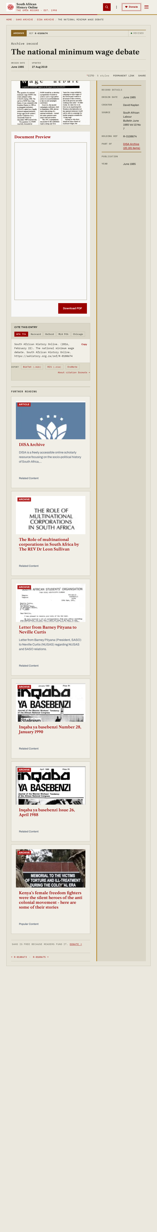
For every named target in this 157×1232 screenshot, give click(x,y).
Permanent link (123, 75)
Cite (98, 75)
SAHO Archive (24, 19)
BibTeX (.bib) (32, 367)
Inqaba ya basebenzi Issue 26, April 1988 (47, 812)
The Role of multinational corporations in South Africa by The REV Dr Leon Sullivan (49, 544)
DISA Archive (45, 19)
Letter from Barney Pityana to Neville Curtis (48, 629)
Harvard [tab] (36, 334)
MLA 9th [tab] (64, 334)
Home (9, 19)
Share (142, 75)
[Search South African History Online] (107, 7)
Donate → (76, 944)
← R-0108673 (19, 956)
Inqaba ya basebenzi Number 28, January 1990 (50, 729)
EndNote (72, 367)
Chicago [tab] (78, 334)
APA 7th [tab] (21, 334)
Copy (84, 344)
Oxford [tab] (49, 334)
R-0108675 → (41, 956)
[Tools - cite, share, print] (116, 7)
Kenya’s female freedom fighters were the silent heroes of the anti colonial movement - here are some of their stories (50, 900)
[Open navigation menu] (146, 7)
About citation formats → (74, 372)
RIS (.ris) (54, 367)
